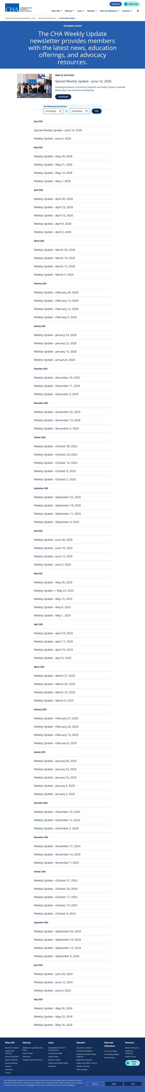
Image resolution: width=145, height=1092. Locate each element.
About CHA (56, 11)
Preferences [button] (71, 1085)
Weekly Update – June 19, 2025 (53, 548)
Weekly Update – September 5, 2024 (56, 956)
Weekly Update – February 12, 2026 (56, 309)
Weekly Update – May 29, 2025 (53, 582)
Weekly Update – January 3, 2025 (54, 794)
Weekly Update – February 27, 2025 (56, 718)
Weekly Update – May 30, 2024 (53, 1008)
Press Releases (109, 1058)
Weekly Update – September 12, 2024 (57, 948)
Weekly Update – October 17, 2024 (55, 897)
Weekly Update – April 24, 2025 (53, 633)
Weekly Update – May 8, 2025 (52, 607)
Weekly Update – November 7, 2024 (56, 862)
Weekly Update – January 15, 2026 (55, 351)
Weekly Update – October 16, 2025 (55, 463)
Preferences (95, 1084)
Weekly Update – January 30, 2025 (55, 761)
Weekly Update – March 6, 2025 (54, 700)
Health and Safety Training (86, 1063)
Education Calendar (83, 1048)
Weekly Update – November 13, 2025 (57, 420)
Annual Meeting (11, 1063)
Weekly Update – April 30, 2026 (53, 199)
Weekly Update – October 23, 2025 (55, 454)
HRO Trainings (81, 1069)
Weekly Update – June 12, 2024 (53, 982)
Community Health (55, 1053)
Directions (9, 1069)
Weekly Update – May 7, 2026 (52, 181)
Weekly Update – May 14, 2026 (53, 173)
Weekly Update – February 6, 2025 (55, 743)
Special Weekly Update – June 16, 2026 (83, 81)
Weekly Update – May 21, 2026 (53, 164)
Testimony (26, 1057)
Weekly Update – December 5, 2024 (56, 828)
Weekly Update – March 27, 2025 (54, 676)
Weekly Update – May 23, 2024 (53, 1016)
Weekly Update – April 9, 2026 (52, 223)
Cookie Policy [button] (31, 1085)
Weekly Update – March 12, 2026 (54, 266)
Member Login (133, 4)
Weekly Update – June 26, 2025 (53, 540)
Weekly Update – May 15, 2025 (53, 599)
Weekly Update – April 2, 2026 (52, 232)
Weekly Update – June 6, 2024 (52, 990)
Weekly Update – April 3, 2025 (52, 658)
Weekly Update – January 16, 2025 (55, 777)
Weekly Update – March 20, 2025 (54, 684)
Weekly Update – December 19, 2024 (57, 812)
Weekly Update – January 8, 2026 (54, 360)
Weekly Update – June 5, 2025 (52, 564)
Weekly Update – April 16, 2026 (53, 215)
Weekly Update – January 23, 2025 (55, 769)
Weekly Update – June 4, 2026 (52, 138)
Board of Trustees (12, 1048)
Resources (126, 11)
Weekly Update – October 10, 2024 (55, 905)
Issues (79, 11)
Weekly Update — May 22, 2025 (54, 590)
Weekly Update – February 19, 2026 (56, 300)
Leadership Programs (84, 1051)
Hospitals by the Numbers (32, 1060)
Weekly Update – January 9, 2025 (54, 786)
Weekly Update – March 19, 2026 (54, 258)
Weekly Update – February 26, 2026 (56, 292)
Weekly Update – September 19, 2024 (57, 939)
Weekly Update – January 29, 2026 (55, 335)
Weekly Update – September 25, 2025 (57, 497)
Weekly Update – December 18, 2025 (57, 377)
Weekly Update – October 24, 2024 (55, 889)
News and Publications (108, 11)
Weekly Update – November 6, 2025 (56, 428)
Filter (96, 111)
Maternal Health (54, 1060)
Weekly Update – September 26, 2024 (57, 931)
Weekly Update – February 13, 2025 (56, 735)
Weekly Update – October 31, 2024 (55, 880)
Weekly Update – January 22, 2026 (55, 343)
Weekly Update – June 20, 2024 (53, 974)
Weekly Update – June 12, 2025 (53, 556)
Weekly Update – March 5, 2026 (54, 274)
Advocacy (68, 11)
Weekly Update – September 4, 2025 (56, 522)
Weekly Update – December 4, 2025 (56, 394)
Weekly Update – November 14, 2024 (57, 854)
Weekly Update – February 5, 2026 (55, 317)
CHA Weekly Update (111, 1054)
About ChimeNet (11, 1060)
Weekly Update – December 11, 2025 (57, 386)
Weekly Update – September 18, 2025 (57, 505)
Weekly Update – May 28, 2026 (53, 156)
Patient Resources (132, 1048)
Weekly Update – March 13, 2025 (54, 692)
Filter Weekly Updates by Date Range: (55, 106)
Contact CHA (115, 4)
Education (91, 11)
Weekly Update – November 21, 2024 (57, 846)
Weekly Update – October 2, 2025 (55, 479)
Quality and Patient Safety (58, 1063)
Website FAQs (130, 1057)
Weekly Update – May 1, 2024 (52, 615)
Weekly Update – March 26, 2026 (54, 250)
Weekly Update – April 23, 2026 (53, 207)
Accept (133, 1084)
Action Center (28, 1053)
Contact (8, 1066)
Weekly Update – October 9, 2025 (55, 471)
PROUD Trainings (82, 1066)
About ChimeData (11, 1057)
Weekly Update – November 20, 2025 (57, 412)
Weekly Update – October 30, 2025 (55, 446)
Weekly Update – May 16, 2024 (53, 1025)
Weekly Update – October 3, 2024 (55, 913)
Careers (8, 1073)
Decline (114, 1084)
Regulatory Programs (84, 1060)
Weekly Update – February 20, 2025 (56, 726)
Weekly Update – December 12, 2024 (57, 820)
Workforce (52, 1066)
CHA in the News (110, 1051)
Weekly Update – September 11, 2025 (57, 513)
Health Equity (53, 1057)
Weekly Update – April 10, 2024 (53, 649)
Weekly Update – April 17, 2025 (53, 641)
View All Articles (63, 97)
